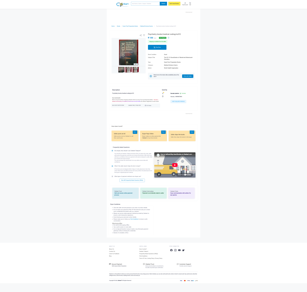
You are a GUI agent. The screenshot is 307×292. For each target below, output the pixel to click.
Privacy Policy (158, 258)
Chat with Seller (188, 76)
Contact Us (112, 251)
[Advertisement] (153, 16)
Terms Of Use (143, 258)
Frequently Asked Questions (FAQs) (148, 253)
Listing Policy (150, 258)
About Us (111, 249)
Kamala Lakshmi (175, 93)
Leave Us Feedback (114, 253)
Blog (110, 256)
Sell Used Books (174, 3)
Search (163, 3)
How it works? (143, 249)
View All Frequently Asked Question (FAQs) (132, 180)
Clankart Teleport (143, 251)
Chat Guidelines (134, 219)
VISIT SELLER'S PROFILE (178, 101)
